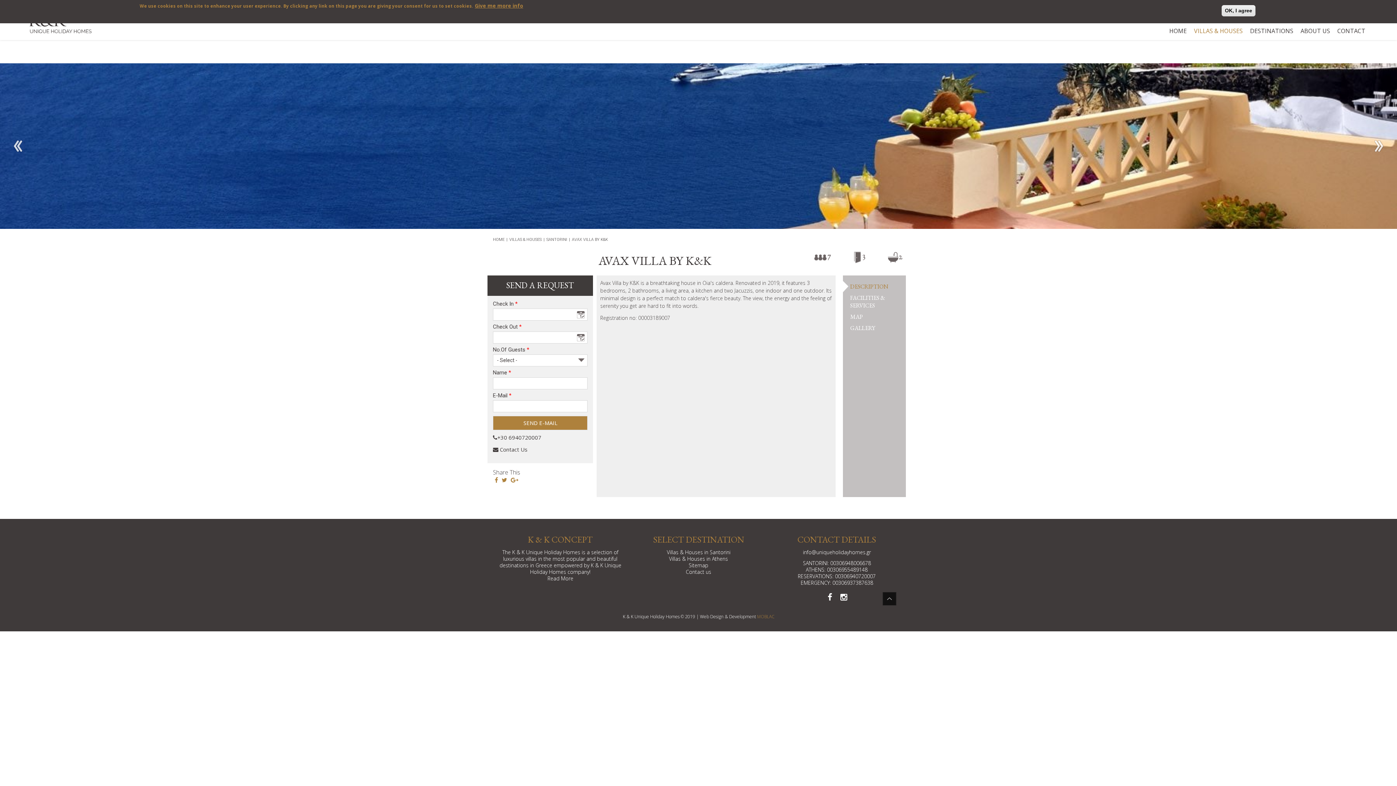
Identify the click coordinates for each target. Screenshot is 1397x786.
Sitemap (698, 565)
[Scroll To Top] (889, 598)
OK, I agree (1238, 10)
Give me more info (499, 5)
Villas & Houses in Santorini (699, 552)
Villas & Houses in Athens (698, 558)
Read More (560, 578)
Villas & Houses (1218, 31)
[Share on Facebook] (496, 480)
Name (502, 373)
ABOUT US (1315, 31)
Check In (505, 304)
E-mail (502, 395)
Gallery (862, 328)
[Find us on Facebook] (830, 597)
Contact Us (513, 449)
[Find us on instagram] (843, 597)
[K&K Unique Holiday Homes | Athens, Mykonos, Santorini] (60, 27)
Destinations (1271, 31)
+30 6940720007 (519, 437)
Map (856, 317)
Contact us (698, 571)
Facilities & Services (867, 301)
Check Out (507, 327)
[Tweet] (504, 480)
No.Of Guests (511, 350)
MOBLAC (766, 617)
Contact (1351, 31)
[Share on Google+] (514, 480)
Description (869, 286)
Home (1178, 31)
